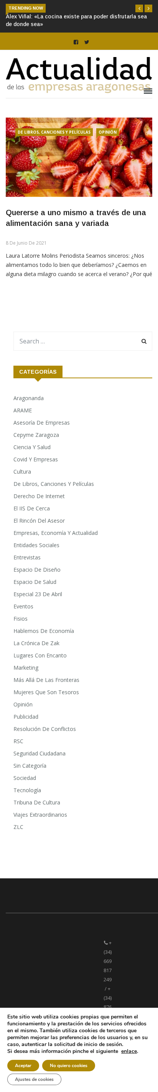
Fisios (20, 618)
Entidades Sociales (36, 545)
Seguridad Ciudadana (39, 753)
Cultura (22, 471)
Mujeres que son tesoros (46, 692)
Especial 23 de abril (37, 594)
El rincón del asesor (39, 520)
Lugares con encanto (40, 655)
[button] (139, 8)
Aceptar (23, 1066)
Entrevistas (27, 557)
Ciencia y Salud (32, 447)
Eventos (23, 606)
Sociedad (24, 777)
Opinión (108, 132)
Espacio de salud (34, 581)
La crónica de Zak (36, 643)
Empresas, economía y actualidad (55, 532)
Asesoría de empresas (41, 422)
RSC (18, 741)
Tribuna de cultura (36, 802)
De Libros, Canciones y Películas (54, 132)
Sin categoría (29, 765)
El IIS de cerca (31, 508)
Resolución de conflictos (44, 728)
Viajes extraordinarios (40, 814)
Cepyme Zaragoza (36, 434)
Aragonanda (28, 398)
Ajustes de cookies (34, 1079)
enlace (129, 1051)
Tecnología (27, 790)
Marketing (25, 667)
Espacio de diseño (37, 569)
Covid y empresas (35, 459)
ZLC (18, 826)
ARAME (22, 410)
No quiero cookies (68, 1066)
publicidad (25, 716)
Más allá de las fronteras (46, 679)
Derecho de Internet (39, 496)
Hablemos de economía (43, 630)
